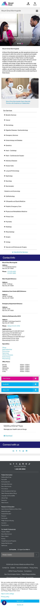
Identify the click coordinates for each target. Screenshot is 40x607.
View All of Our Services (21, 252)
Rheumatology (10, 232)
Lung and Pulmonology (12, 171)
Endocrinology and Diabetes (14, 140)
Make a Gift (6, 390)
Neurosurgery (10, 186)
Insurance (3, 523)
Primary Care (9, 216)
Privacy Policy (34, 568)
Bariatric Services (11, 115)
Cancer (8, 120)
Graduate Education (6, 513)
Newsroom (4, 500)
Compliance (28, 571)
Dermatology (9, 125)
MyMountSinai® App (6, 477)
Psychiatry (9, 222)
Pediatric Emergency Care (13, 206)
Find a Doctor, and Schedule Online (20, 37)
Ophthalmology (10, 196)
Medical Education (5, 511)
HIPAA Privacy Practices (15, 571)
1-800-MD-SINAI (20, 469)
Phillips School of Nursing (7, 520)
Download (8, 436)
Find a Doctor (6, 378)
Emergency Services (12, 135)
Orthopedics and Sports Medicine (15, 201)
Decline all (20, 605)
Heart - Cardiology (11, 150)
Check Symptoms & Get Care (8, 491)
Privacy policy (5, 596)
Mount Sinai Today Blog (20, 466)
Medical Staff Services (6, 543)
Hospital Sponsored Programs (8, 541)
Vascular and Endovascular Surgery (16, 247)
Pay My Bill (6, 384)
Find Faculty (4, 518)
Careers (12, 568)
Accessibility (29, 577)
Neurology (9, 181)
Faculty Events (5, 525)
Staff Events (4, 545)
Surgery (8, 237)
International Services (6, 484)
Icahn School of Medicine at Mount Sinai (11, 509)
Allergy (4, 347)
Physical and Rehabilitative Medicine (16, 211)
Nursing (3, 538)
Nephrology (9, 176)
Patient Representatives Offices (9, 493)
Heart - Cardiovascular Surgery (15, 155)
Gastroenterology (7, 349)
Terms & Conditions (22, 568)
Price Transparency (12, 577)
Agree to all (20, 601)
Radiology (9, 227)
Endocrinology (6, 356)
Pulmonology (5, 351)
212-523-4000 (11, 271)
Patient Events (4, 502)
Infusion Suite (10, 166)
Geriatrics (9, 145)
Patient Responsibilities (29, 574)
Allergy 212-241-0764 (13, 326)
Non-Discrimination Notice (12, 574)
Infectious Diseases (11, 161)
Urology (8, 242)
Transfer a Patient (5, 531)
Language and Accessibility (8, 495)
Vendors (22, 577)
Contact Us (5, 568)
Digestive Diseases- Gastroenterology (17, 130)
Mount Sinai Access (6, 486)
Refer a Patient (4, 536)
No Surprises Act (5, 481)
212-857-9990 (11, 273)
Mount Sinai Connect (6, 534)
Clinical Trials (4, 498)
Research (3, 516)
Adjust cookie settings (7, 593)
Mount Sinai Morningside (11, 11)
